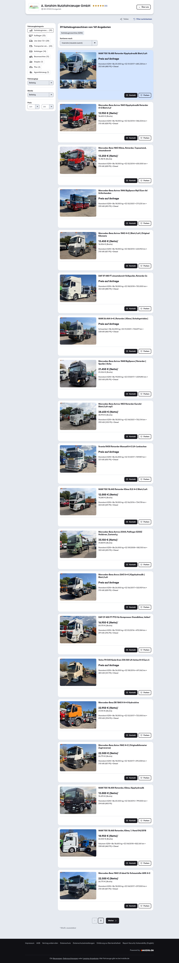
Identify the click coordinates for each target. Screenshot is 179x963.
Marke (30, 91)
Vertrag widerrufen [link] (50, 943)
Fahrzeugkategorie (36, 26)
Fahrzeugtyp (33, 79)
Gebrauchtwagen (70, 958)
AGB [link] (38, 943)
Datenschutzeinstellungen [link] (84, 943)
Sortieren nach (66, 38)
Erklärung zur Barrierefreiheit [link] (109, 943)
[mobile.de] (147, 950)
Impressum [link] (29, 943)
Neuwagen (57, 958)
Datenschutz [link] (65, 943)
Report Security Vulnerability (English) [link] (138, 943)
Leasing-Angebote (90, 958)
